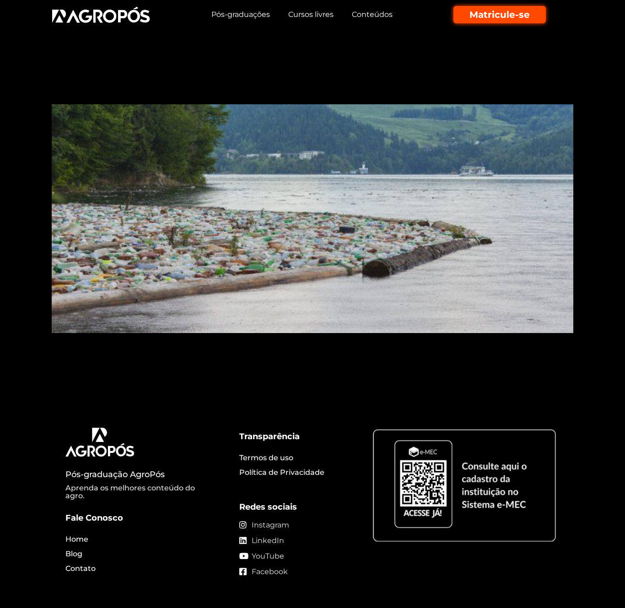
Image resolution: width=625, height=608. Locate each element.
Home (76, 539)
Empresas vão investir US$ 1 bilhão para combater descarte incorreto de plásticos (306, 79)
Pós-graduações (240, 14)
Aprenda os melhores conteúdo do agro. (130, 492)
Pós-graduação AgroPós (115, 474)
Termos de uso (266, 457)
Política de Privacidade (281, 472)
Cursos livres (311, 14)
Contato (80, 568)
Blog (73, 553)
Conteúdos (372, 14)
